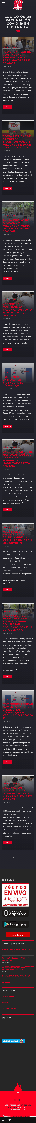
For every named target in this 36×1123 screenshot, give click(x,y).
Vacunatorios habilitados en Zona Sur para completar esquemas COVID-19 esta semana (17, 622)
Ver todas (6, 983)
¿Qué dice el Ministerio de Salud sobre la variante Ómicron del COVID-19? (17, 537)
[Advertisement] (18, 1059)
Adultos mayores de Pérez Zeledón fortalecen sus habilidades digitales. (17, 976)
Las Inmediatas (8, 996)
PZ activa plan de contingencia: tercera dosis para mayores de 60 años (17, 57)
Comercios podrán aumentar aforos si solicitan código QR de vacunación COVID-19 (18, 711)
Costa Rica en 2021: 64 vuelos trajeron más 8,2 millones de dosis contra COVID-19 (17, 142)
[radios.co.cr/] (13, 1043)
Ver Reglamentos (18, 935)
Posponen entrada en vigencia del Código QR (13, 381)
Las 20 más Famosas (9, 1008)
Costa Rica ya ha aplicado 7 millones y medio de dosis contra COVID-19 (16, 225)
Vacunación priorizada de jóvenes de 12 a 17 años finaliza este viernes (18, 793)
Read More (7, 107)
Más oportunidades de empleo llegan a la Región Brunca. (18, 950)
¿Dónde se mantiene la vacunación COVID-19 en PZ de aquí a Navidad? (18, 310)
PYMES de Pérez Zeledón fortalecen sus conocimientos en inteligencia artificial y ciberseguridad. (18, 968)
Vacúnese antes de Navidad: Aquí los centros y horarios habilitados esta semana (18, 459)
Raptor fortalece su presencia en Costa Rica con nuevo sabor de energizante (16, 958)
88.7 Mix (5, 1002)
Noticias (7, 47)
